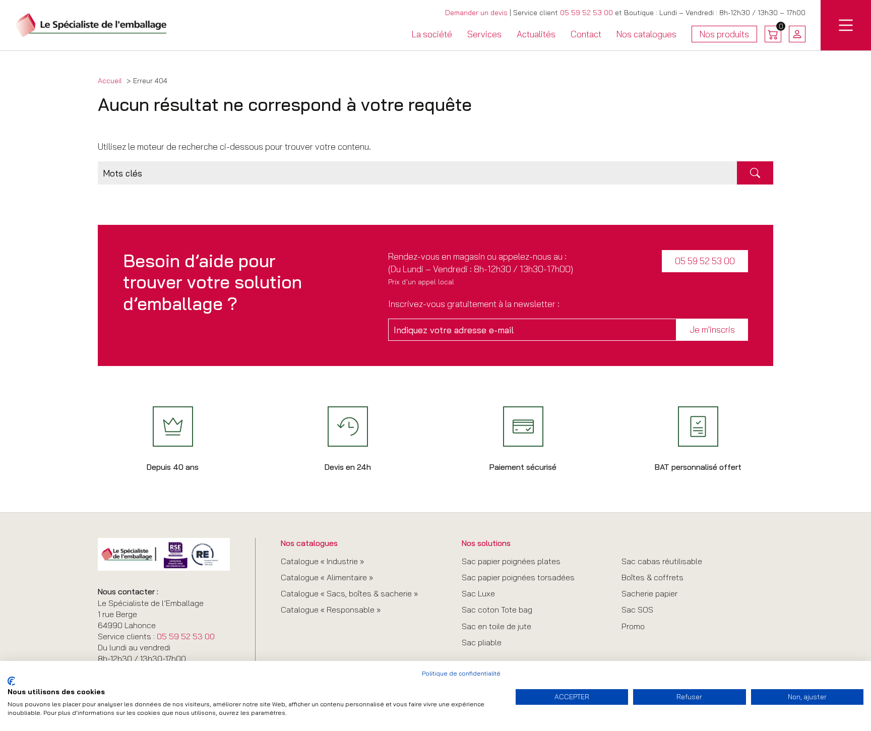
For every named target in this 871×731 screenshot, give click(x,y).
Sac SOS (637, 609)
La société (432, 33)
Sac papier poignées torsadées (518, 577)
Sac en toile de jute (496, 626)
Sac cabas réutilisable (661, 561)
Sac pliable (482, 642)
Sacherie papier (649, 593)
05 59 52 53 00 (586, 12)
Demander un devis (476, 12)
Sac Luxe (478, 593)
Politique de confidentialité (461, 673)
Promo (633, 626)
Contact (586, 33)
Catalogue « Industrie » (322, 561)
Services (484, 33)
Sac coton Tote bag (497, 609)
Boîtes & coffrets (652, 577)
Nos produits (724, 35)
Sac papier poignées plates (511, 561)
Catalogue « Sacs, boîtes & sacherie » (349, 593)
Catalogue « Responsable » (331, 609)
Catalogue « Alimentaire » (327, 577)
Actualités (536, 33)
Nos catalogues (646, 33)
